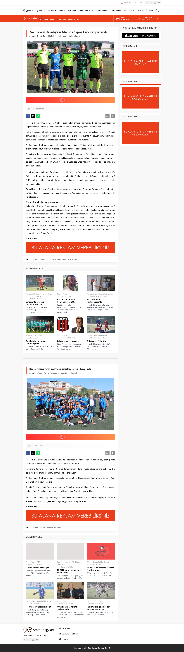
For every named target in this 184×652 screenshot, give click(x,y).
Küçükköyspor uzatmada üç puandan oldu (69, 571)
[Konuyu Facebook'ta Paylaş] (28, 116)
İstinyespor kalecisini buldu (38, 606)
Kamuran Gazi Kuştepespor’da (94, 300)
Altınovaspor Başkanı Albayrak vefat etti (67, 300)
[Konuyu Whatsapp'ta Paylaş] (38, 116)
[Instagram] (155, 2)
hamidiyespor (51, 527)
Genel (28, 562)
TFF (38, 562)
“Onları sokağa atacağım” (37, 567)
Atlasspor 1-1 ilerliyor (97, 341)
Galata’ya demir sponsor (68, 341)
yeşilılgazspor (73, 259)
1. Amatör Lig (41, 373)
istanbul (64, 259)
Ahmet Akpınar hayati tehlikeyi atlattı (67, 607)
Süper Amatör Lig (100, 294)
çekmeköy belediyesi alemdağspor (48, 259)
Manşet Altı (67, 562)
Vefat (65, 294)
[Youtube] (159, 2)
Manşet (39, 36)
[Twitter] (151, 2)
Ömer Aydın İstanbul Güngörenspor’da (35, 303)
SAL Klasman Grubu (39, 294)
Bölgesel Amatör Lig (95, 562)
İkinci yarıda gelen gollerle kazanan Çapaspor (99, 607)
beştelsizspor (40, 527)
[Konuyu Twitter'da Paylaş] (33, 116)
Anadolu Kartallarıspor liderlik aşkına (36, 342)
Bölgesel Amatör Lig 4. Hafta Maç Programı (100, 568)
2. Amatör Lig (31, 335)
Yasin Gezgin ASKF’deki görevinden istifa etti (62, 18)
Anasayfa (32, 36)
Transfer (38, 296)
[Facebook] (147, 2)
